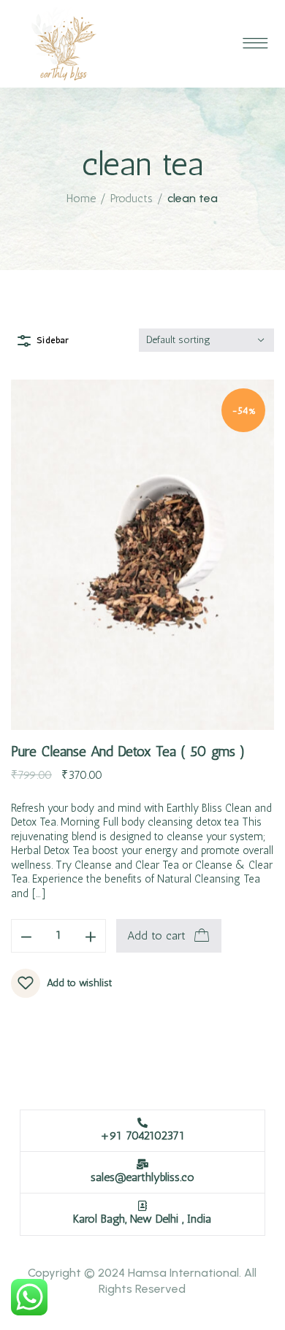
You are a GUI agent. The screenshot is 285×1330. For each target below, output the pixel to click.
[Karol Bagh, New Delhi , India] (142, 1206)
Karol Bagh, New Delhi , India (142, 1219)
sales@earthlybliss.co (142, 1177)
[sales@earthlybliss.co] (142, 1164)
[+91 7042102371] (142, 1123)
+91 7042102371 (142, 1135)
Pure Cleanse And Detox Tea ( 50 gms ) (128, 751)
